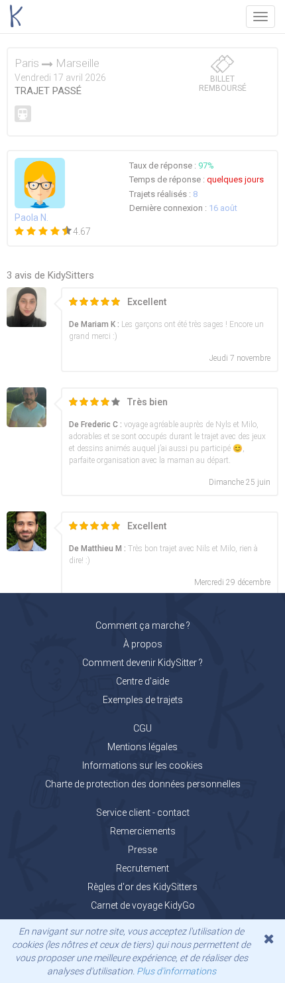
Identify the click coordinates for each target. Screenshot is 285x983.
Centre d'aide (142, 681)
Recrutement (142, 868)
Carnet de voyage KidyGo (143, 905)
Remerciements (143, 831)
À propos (142, 644)
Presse (142, 849)
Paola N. (31, 217)
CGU (142, 728)
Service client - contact (143, 812)
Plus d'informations (176, 971)
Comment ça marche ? (142, 625)
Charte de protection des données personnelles (143, 784)
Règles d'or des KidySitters (142, 887)
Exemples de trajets (143, 699)
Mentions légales (142, 747)
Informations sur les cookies (142, 765)
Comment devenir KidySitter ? (142, 662)
